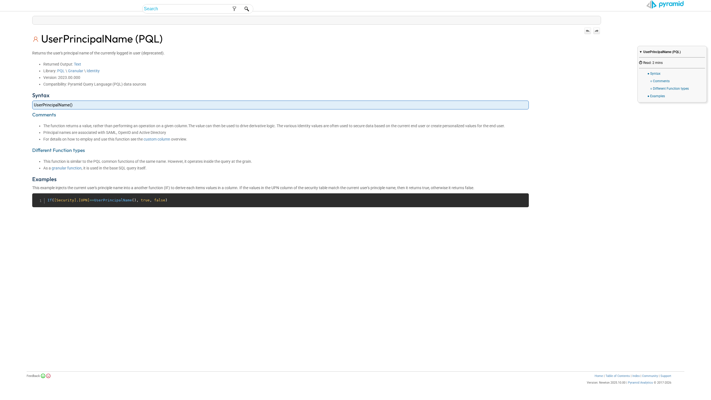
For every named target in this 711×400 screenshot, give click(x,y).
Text (77, 64)
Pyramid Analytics (640, 382)
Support (665, 376)
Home (599, 376)
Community (650, 376)
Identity (93, 71)
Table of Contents (617, 376)
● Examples (656, 96)
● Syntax (653, 74)
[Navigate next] (596, 31)
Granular (75, 71)
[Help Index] (600, 19)
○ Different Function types (669, 89)
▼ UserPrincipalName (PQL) (660, 52)
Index (636, 376)
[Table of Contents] (596, 19)
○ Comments (660, 81)
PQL (61, 71)
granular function (67, 168)
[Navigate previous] (587, 31)
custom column (157, 139)
